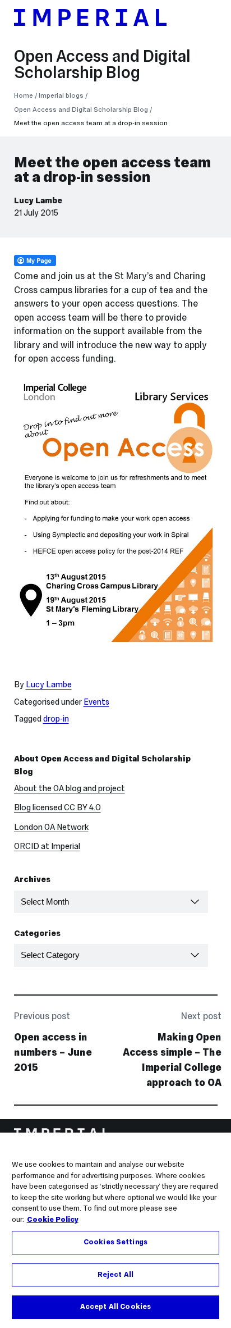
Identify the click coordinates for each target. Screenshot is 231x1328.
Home (23, 95)
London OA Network (51, 827)
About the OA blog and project (69, 788)
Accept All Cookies (115, 1306)
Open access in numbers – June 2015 (53, 1052)
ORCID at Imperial (47, 846)
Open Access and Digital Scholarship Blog (102, 64)
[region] (115, 1230)
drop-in (56, 719)
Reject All (115, 1274)
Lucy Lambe (38, 200)
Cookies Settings (115, 1242)
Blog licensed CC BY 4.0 (57, 807)
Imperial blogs (61, 95)
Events (96, 702)
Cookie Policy (52, 1219)
